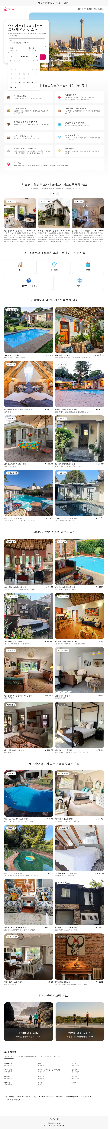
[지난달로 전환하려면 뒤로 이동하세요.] (11, 56)
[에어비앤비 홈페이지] (9, 9)
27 (28, 83)
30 (11, 87)
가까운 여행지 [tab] (9, 1057)
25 (20, 83)
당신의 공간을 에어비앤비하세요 (90, 9)
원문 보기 (67, 3)
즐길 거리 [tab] (57, 1057)
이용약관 (61, 1125)
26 (24, 83)
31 (15, 87)
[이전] (50, 194)
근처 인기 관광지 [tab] (45, 1057)
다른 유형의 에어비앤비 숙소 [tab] (26, 1057)
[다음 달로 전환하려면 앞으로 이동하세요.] (36, 56)
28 (32, 83)
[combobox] (27, 43)
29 (36, 83)
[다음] (58, 194)
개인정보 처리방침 (50, 1125)
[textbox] (17, 50)
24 (15, 83)
